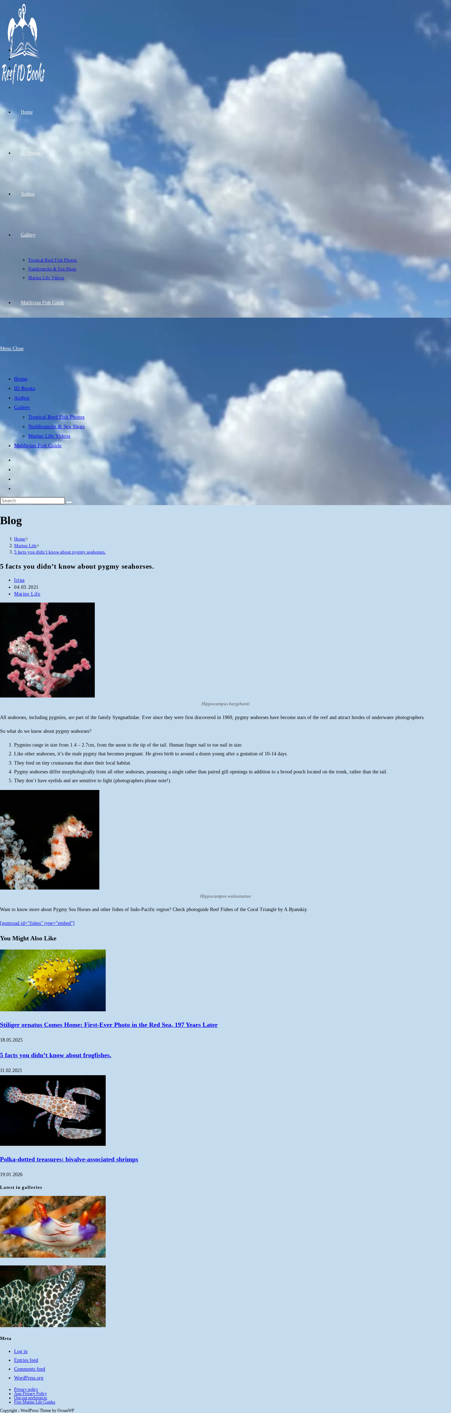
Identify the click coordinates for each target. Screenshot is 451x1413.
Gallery (22, 407)
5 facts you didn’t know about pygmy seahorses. (60, 552)
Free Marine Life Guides (34, 1402)
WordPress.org (28, 1378)
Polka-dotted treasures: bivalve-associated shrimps (69, 1159)
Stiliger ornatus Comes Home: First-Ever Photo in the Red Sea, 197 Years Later (109, 1024)
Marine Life (27, 594)
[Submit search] (69, 502)
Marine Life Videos (49, 436)
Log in (20, 1351)
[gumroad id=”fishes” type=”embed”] (37, 923)
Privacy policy (26, 1389)
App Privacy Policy (30, 1393)
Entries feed (26, 1360)
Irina (19, 580)
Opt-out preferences (30, 1397)
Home (20, 379)
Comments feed (29, 1369)
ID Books (24, 388)
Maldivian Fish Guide (38, 445)
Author (22, 398)
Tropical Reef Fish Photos (56, 417)
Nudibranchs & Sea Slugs (56, 426)
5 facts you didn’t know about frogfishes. (55, 1055)
